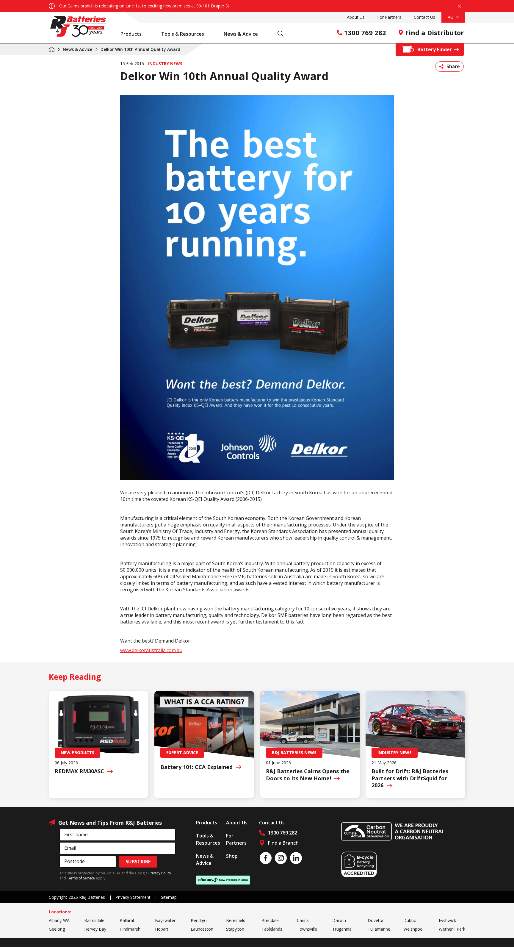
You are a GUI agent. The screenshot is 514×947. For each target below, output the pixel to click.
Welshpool (413, 929)
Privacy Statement (133, 897)
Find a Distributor (434, 32)
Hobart (161, 929)
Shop (232, 856)
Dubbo (409, 920)
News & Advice (241, 34)
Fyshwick (447, 920)
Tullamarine (379, 929)
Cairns (303, 920)
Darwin (339, 920)
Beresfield (235, 920)
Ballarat (127, 920)
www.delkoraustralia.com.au (151, 650)
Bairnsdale (94, 920)
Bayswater (165, 920)
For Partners (389, 17)
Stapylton (235, 929)
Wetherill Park (452, 929)
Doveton (376, 920)
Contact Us (424, 17)
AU (451, 17)
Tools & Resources (182, 34)
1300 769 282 (365, 32)
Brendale (270, 920)
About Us (356, 17)
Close (459, 6)
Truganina (342, 929)
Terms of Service (81, 878)
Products (131, 34)
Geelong (57, 929)
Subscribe (138, 861)
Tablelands (271, 929)
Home (52, 49)
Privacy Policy (159, 873)
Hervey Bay (95, 929)
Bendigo (199, 920)
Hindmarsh (130, 929)
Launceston (202, 929)
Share (453, 66)
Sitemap (169, 897)
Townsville (307, 929)
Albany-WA (59, 920)
